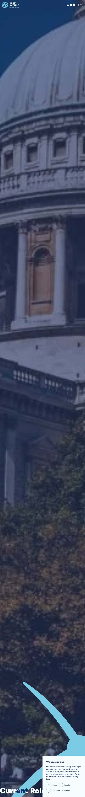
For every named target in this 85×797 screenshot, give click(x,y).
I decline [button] (67, 785)
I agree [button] (54, 785)
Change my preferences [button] (61, 790)
